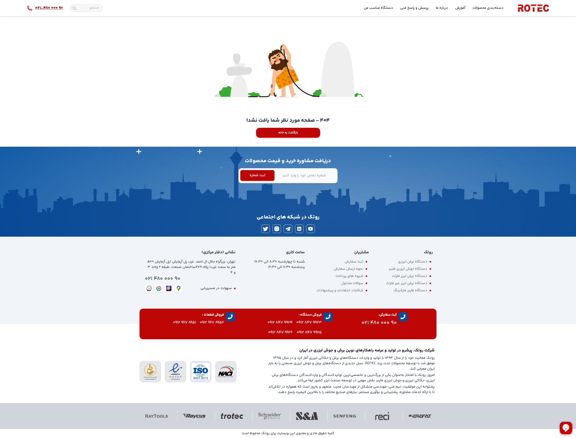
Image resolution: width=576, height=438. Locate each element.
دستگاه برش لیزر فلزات (409, 276)
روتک (265, 433)
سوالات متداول (352, 283)
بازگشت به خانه (288, 132)
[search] (74, 8)
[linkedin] (299, 229)
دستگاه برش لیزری (412, 262)
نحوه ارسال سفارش (348, 269)
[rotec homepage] (533, 8)
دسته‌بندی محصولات (488, 8)
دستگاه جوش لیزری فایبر (408, 269)
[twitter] (265, 229)
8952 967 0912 (212, 322)
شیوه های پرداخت (349, 276)
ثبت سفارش (354, 262)
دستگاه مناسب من (378, 8)
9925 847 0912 (309, 332)
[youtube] (310, 229)
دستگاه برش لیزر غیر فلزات (406, 283)
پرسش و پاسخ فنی (414, 8)
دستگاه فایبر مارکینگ (410, 290)
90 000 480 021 (162, 279)
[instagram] (276, 229)
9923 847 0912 (309, 322)
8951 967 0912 (184, 322)
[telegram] (288, 229)
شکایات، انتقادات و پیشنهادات (340, 290)
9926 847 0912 (280, 332)
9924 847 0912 (280, 322)
